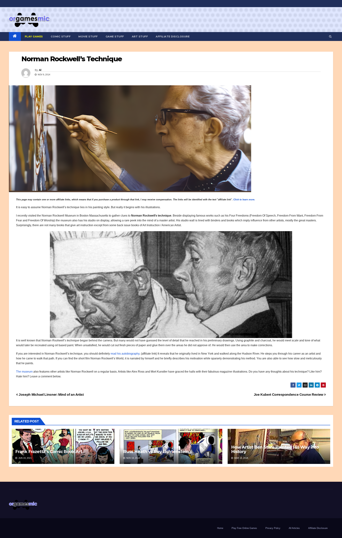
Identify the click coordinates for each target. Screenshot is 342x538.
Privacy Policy (272, 528)
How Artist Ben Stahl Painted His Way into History (275, 449)
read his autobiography (125, 353)
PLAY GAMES (34, 36)
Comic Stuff (61, 36)
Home (220, 528)
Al (40, 70)
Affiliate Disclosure (173, 36)
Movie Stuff (88, 36)
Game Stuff (115, 36)
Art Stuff (140, 36)
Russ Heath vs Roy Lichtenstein (156, 451)
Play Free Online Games (244, 528)
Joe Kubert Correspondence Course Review (289, 394)
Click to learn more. (244, 199)
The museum (24, 371)
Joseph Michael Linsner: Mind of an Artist (51, 394)
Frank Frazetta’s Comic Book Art (48, 451)
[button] (330, 36)
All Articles (294, 528)
